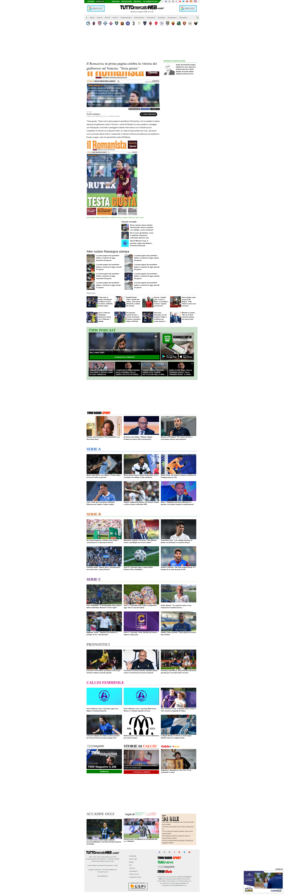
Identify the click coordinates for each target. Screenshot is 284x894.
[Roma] (173, 23)
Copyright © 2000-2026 (94, 869)
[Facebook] (166, 1)
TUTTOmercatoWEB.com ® (109, 869)
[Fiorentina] (111, 23)
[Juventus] (133, 23)
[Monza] (156, 23)
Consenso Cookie (135, 877)
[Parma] (167, 23)
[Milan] (150, 23)
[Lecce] (145, 23)
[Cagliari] (99, 23)
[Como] (105, 23)
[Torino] (184, 23)
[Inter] (128, 23)
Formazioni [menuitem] (151, 17)
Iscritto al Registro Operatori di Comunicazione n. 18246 (103, 865)
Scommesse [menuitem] (172, 17)
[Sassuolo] (179, 23)
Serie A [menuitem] (99, 17)
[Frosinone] (116, 23)
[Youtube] (179, 1)
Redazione (132, 856)
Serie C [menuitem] (115, 17)
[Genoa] (122, 23)
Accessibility (133, 871)
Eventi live (100, 1)
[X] (169, 1)
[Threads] (173, 1)
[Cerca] (197, 17)
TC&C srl (95, 857)
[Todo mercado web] (191, 1)
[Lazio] (139, 23)
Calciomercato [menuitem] (126, 17)
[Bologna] (94, 23)
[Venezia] (195, 23)
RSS (130, 865)
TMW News (137, 1)
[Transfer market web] (195, 1)
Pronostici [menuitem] (183, 17)
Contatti (132, 868)
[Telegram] (183, 1)
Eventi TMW (133, 859)
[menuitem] (86, 17)
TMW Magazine (126, 1)
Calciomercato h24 (150, 1)
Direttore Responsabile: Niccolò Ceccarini (102, 861)
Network (90, 1)
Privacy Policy (134, 874)
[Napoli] (162, 23)
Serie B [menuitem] (107, 17)
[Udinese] (190, 23)
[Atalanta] (88, 23)
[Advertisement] (180, 149)
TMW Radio (115, 1)
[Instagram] (176, 1)
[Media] (187, 1)
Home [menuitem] (92, 17)
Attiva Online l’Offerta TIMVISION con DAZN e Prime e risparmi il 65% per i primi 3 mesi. (115, 217)
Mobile (131, 862)
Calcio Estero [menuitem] (139, 17)
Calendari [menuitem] (161, 17)
